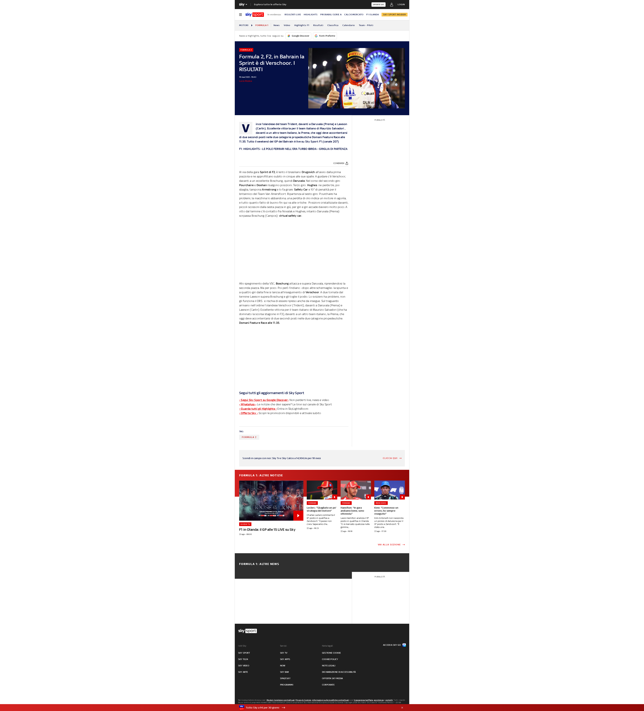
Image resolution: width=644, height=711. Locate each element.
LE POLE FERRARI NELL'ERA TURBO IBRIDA (289, 149)
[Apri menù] (240, 14)
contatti (389, 700)
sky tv (283, 653)
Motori (243, 25)
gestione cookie (331, 653)
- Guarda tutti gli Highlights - (258, 408)
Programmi (286, 684)
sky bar (284, 672)
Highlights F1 (301, 25)
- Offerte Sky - (248, 413)
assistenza (379, 700)
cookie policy (330, 659)
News (277, 25)
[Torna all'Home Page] (254, 14)
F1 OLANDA (372, 14)
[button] (316, 707)
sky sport (244, 653)
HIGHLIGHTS (311, 14)
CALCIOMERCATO (354, 14)
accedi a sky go (392, 645)
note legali (328, 665)
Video (287, 25)
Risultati (318, 25)
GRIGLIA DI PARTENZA (333, 149)
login (401, 4)
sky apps (285, 659)
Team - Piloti (366, 25)
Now (282, 665)
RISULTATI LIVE (293, 14)
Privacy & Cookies (303, 700)
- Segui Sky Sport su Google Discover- (264, 400)
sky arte (243, 672)
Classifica (332, 25)
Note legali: (327, 646)
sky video (243, 665)
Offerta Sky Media (332, 678)
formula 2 (249, 437)
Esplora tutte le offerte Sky (270, 4)
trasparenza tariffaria (363, 700)
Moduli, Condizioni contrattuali (281, 700)
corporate (328, 684)
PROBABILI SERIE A (331, 14)
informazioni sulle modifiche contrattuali (330, 700)
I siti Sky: (242, 646)
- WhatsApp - (247, 404)
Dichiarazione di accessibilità (339, 672)
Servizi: (283, 646)
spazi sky (285, 678)
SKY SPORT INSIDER (394, 14)
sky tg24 (243, 659)
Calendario (348, 25)
